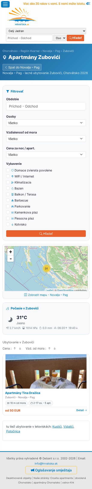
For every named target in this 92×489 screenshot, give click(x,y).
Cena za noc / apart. (20, 148)
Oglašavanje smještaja (53, 470)
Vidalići (68, 426)
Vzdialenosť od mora (21, 132)
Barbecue (21, 200)
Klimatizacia (23, 182)
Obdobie (12, 99)
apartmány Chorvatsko (47, 482)
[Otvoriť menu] (5, 4)
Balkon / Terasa (25, 194)
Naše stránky (41, 478)
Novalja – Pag (51, 51)
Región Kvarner (30, 51)
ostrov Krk (68, 482)
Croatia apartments (61, 478)
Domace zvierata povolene (33, 170)
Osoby (11, 116)
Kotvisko (20, 224)
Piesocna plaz (24, 218)
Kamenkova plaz (26, 212)
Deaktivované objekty (18, 478)
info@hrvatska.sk (46, 463)
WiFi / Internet (24, 176)
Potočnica (13, 431)
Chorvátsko (10, 51)
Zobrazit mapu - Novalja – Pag (48, 295)
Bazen (19, 188)
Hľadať (77, 37)
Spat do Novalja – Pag (24, 67)
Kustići (57, 426)
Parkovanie (22, 206)
